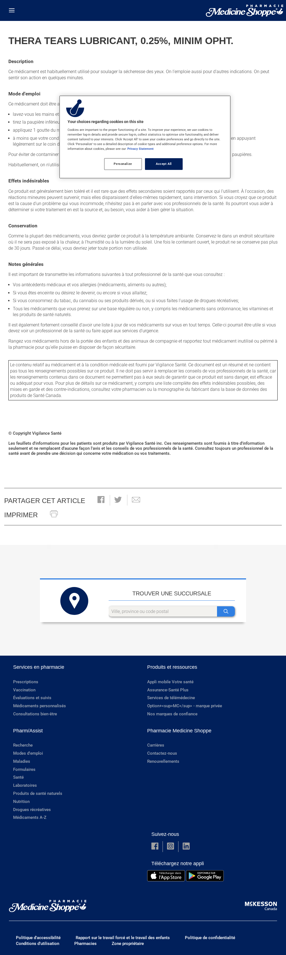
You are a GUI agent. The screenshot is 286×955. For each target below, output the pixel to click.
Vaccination (24, 689)
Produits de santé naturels (37, 793)
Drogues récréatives (32, 809)
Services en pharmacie (38, 667)
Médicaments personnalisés (39, 705)
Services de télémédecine (171, 697)
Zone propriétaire (128, 943)
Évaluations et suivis (32, 697)
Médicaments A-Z (29, 817)
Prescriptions (25, 681)
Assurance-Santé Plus (168, 689)
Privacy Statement (140, 149)
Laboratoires (25, 785)
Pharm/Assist (28, 730)
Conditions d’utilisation (37, 943)
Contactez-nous (162, 753)
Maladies (21, 761)
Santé (18, 777)
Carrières (155, 745)
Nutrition (21, 801)
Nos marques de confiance (172, 713)
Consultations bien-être (35, 713)
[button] (101, 500)
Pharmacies (85, 943)
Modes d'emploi (28, 753)
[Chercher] (226, 611)
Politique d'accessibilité (38, 937)
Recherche (23, 745)
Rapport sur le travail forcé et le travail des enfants (123, 937)
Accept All (164, 164)
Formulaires (24, 769)
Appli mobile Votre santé (170, 681)
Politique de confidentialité (210, 937)
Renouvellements (163, 761)
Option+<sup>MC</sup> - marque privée (184, 705)
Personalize (123, 164)
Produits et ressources (172, 667)
